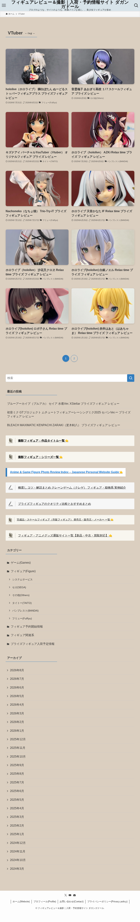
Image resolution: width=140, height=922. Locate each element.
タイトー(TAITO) (22, 602)
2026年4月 (17, 704)
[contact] (74, 895)
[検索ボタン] (136, 5)
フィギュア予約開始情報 (27, 626)
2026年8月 (17, 670)
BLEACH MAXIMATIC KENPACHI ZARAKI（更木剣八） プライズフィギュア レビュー (63, 425)
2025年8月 (17, 773)
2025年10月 (18, 756)
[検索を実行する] (130, 378)
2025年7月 (17, 782)
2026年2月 (17, 722)
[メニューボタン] (4, 5)
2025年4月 (17, 808)
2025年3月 (17, 816)
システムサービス (22, 579)
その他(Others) (21, 595)
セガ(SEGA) (19, 587)
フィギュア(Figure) (23, 571)
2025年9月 (17, 765)
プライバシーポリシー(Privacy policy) (107, 901)
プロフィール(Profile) (45, 901)
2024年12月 (18, 842)
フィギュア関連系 (22, 635)
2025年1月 (17, 834)
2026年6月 (17, 687)
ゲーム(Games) (21, 562)
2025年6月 (17, 791)
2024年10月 (18, 860)
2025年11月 (17, 747)
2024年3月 (17, 868)
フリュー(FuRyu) (22, 618)
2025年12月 (18, 739)
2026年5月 (17, 696)
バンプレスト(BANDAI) (25, 610)
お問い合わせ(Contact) (71, 901)
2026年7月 (17, 678)
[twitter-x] (65, 895)
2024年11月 (17, 851)
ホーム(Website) (21, 901)
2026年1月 (17, 730)
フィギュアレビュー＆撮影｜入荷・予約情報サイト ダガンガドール (70, 4)
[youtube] (70, 895)
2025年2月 (17, 825)
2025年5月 (17, 799)
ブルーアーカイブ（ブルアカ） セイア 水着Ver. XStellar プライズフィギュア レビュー (63, 403)
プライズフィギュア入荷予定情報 (33, 643)
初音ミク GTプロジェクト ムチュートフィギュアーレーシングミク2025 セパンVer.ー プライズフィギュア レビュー (69, 414)
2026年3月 (17, 713)
